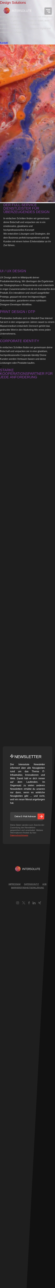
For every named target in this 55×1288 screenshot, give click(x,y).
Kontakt (4, 42)
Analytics (5, 1114)
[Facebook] (29, 903)
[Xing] (39, 903)
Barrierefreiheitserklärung (27, 887)
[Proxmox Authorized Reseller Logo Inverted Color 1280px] (11, 449)
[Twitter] (24, 903)
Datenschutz (31, 884)
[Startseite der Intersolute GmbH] (17, 11)
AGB (44, 884)
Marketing (5, 1219)
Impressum (15, 884)
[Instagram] (17, 903)
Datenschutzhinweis (19, 835)
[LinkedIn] (34, 903)
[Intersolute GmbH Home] (27, 869)
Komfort (4, 1181)
